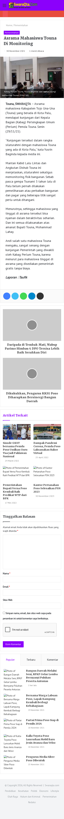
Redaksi (32, 802)
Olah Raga (13, 796)
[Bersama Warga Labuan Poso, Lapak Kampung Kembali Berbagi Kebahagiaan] (13, 705)
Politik (34, 791)
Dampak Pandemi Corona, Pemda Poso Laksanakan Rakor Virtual (46, 448)
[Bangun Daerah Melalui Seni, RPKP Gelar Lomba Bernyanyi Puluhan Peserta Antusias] (13, 680)
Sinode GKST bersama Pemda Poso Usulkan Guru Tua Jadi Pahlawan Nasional (15, 449)
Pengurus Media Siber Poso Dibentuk (40, 758)
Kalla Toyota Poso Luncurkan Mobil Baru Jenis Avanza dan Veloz (40, 739)
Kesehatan (23, 791)
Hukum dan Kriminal (30, 796)
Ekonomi (43, 791)
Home (9, 25)
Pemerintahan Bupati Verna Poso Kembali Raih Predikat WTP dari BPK (15, 491)
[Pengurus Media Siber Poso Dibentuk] (13, 762)
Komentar (52, 659)
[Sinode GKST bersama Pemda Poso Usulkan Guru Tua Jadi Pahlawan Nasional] (17, 432)
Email (6, 586)
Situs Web (7, 599)
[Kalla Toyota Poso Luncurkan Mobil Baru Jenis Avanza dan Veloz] (13, 743)
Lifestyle (55, 791)
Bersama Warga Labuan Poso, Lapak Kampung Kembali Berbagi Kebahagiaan (41, 700)
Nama (6, 573)
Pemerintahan (21, 25)
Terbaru (30, 659)
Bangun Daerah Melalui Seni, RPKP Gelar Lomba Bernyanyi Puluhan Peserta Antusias (42, 676)
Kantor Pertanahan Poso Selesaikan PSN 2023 (46, 488)
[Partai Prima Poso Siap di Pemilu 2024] (13, 725)
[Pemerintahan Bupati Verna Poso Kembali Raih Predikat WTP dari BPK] (17, 474)
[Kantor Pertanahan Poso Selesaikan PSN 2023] (47, 474)
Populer (10, 659)
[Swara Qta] (23, 5)
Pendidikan (10, 791)
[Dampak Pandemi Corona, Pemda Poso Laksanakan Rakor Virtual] (47, 432)
